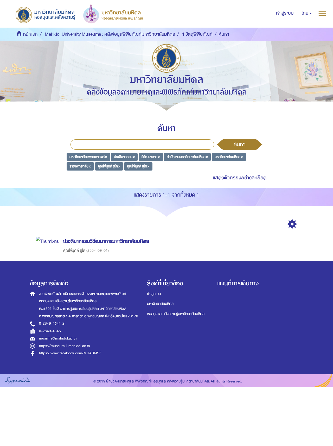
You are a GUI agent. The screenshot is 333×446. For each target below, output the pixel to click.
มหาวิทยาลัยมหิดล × (229, 157)
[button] (307, 13)
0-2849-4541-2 (52, 323)
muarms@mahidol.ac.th (58, 338)
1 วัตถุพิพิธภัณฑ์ (197, 34)
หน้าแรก (30, 34)
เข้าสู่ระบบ (154, 294)
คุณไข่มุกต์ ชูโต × (109, 166)
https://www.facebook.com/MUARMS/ (70, 353)
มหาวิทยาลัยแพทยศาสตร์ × (88, 157)
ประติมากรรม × (124, 157)
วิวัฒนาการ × (151, 157)
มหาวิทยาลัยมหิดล (160, 303)
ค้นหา (240, 144)
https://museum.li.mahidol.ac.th (64, 346)
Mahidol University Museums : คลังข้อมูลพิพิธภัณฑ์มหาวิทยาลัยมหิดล (110, 34)
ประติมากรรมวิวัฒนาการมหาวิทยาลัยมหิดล (106, 241)
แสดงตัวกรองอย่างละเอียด (239, 177)
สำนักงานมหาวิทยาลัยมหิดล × (187, 157)
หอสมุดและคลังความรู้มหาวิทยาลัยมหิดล (175, 314)
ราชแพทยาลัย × (80, 166)
